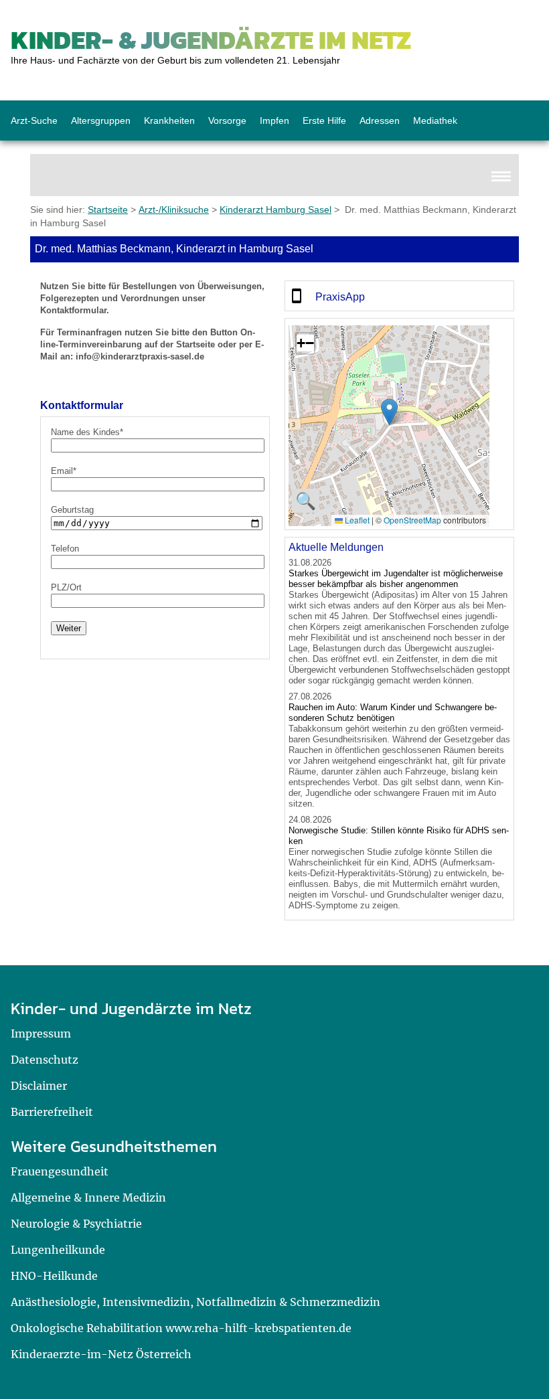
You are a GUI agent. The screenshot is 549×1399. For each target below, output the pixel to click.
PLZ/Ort (66, 587)
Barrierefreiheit (52, 1112)
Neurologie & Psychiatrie (76, 1223)
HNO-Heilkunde (54, 1276)
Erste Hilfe (324, 120)
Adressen (380, 120)
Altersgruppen (101, 120)
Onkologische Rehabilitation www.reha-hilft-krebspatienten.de (181, 1328)
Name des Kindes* (87, 432)
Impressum (41, 1033)
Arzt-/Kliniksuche (174, 209)
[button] (389, 412)
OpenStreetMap (412, 519)
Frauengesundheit (59, 1171)
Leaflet (356, 519)
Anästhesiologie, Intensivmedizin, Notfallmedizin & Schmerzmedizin (195, 1302)
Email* (63, 471)
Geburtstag (72, 510)
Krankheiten (169, 120)
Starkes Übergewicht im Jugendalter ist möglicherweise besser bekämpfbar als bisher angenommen (396, 578)
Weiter (68, 628)
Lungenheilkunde (58, 1249)
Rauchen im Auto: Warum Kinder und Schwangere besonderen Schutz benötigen (393, 712)
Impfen (274, 120)
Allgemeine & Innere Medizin (88, 1197)
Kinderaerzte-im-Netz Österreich (101, 1354)
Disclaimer (39, 1085)
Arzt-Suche (34, 120)
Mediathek (435, 120)
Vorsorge (227, 120)
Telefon (65, 549)
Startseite (108, 209)
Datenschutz (44, 1059)
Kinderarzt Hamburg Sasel (275, 209)
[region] (399, 295)
